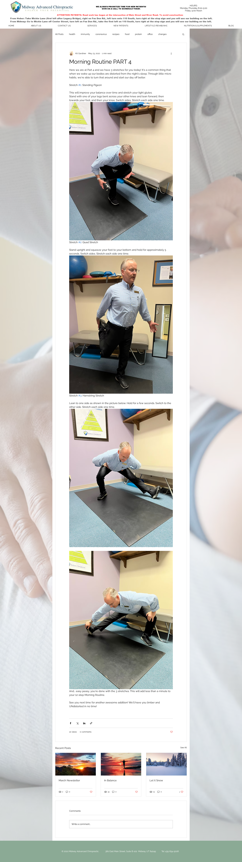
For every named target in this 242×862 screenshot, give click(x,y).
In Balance (110, 780)
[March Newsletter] (75, 764)
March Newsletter (69, 780)
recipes (115, 34)
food (127, 34)
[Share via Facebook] (70, 723)
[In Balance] (121, 764)
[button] (183, 34)
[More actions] (171, 53)
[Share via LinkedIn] (84, 723)
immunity (85, 34)
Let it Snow (156, 780)
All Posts (59, 34)
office (150, 34)
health (72, 34)
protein (138, 34)
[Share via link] (91, 723)
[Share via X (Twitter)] (77, 723)
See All (183, 747)
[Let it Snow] (166, 764)
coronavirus (101, 34)
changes (162, 34)
